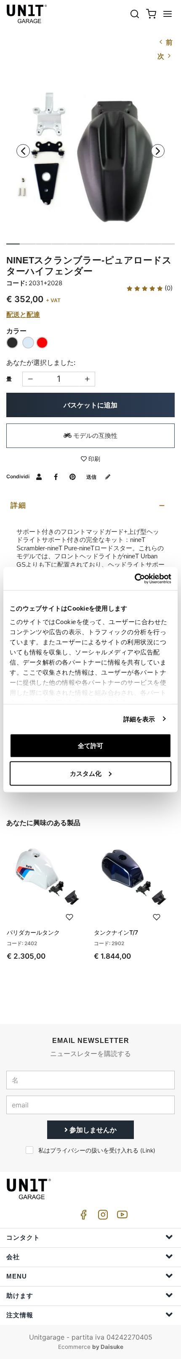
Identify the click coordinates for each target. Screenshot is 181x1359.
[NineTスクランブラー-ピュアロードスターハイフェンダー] (90, 157)
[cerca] (135, 13)
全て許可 (90, 745)
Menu (16, 1276)
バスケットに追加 (90, 405)
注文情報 (19, 1315)
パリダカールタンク (33, 932)
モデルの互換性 (94, 436)
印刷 (93, 458)
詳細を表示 (139, 718)
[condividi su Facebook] (55, 476)
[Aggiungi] (30, 379)
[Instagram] (101, 1217)
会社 (13, 1256)
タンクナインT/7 (116, 932)
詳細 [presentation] (19, 505)
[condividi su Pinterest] (72, 476)
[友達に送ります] (39, 476)
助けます (19, 1295)
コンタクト (23, 1237)
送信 (92, 477)
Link (147, 1150)
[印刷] (69, 916)
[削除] (87, 379)
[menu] (167, 13)
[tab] (90, 505)
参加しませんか (92, 1130)
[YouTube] (121, 1217)
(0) (168, 288)
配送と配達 (23, 314)
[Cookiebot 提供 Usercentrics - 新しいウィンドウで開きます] (134, 578)
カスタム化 (85, 773)
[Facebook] (82, 1217)
